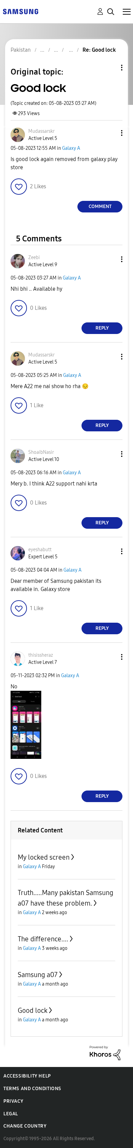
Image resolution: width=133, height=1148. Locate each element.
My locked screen (44, 857)
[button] (110, 133)
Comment (100, 206)
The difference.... (43, 939)
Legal (10, 1114)
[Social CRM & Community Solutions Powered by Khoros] (105, 1052)
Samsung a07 (38, 975)
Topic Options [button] (110, 67)
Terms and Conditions (32, 1088)
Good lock (32, 1010)
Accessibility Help (27, 1076)
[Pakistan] (20, 11)
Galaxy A (71, 148)
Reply (102, 328)
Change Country (24, 1126)
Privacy (13, 1101)
